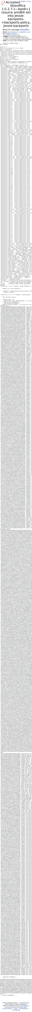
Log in (29, 1)
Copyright (22, 1003)
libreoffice (24, 30)
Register (23, 1)
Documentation (7, 1008)
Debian (5, 1003)
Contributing (16, 1010)
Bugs (15, 1008)
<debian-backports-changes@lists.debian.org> (11, 34)
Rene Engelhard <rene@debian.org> (18, 32)
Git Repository (23, 1008)
